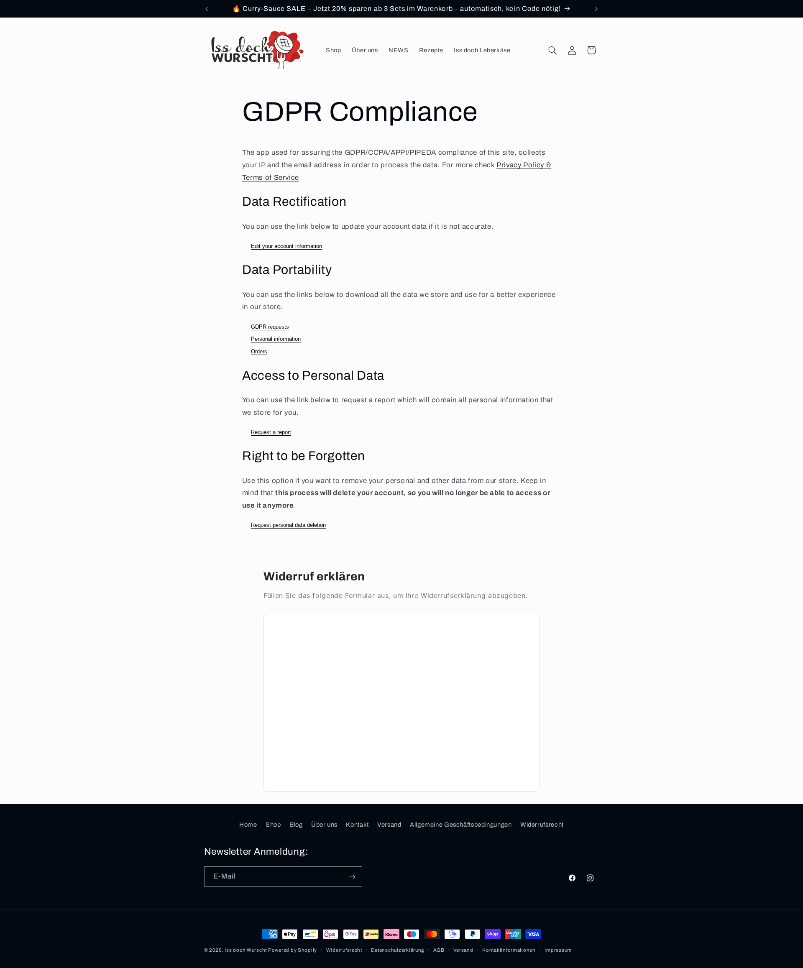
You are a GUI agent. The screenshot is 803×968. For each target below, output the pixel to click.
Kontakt (357, 824)
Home (248, 824)
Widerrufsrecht (542, 824)
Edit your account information (286, 246)
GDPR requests (270, 327)
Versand (389, 824)
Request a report (271, 432)
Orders (259, 351)
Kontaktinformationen (509, 950)
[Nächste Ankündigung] (596, 8)
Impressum (558, 950)
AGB (439, 950)
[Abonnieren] (351, 876)
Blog (296, 824)
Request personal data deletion (288, 525)
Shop (273, 824)
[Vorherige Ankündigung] (206, 8)
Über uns (324, 824)
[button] (552, 50)
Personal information (276, 339)
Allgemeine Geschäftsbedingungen (461, 824)
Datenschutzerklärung (397, 950)
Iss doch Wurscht (246, 950)
